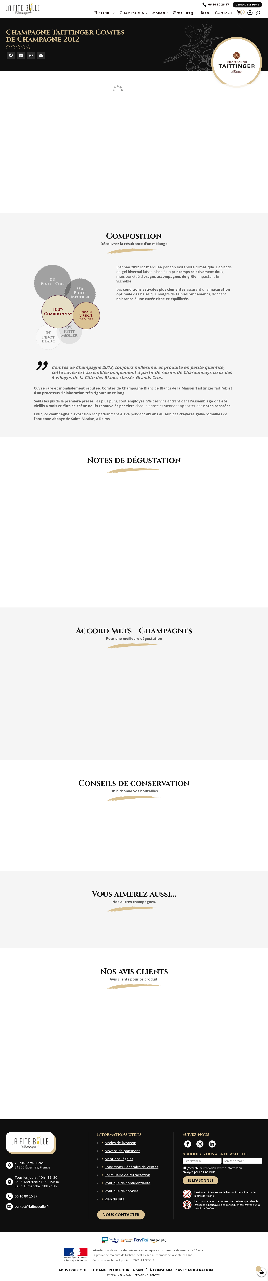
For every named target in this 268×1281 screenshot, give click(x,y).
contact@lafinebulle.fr (32, 1206)
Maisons (160, 13)
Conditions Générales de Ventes (131, 1167)
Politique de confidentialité (127, 1183)
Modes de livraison (120, 1142)
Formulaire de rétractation (127, 1175)
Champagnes (131, 13)
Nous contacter (120, 1214)
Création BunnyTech (148, 1275)
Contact (223, 13)
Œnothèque (184, 13)
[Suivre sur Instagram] (199, 1144)
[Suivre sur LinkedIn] (212, 1144)
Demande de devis (247, 4)
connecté (83, 1093)
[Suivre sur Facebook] (187, 1144)
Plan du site (114, 1199)
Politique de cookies (122, 1191)
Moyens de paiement (122, 1150)
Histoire (102, 13)
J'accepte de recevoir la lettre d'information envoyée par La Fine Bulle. (212, 1170)
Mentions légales (119, 1159)
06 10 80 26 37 (218, 4)
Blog (206, 13)
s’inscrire (183, 1093)
